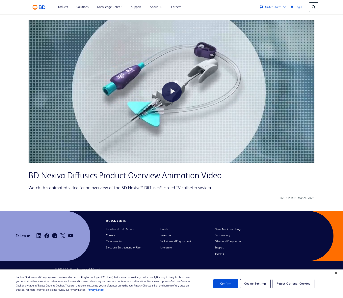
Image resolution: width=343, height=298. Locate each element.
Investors (165, 235)
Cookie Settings (255, 283)
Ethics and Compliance (228, 241)
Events (164, 229)
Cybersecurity (114, 241)
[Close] (336, 273)
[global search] (313, 7)
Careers (110, 235)
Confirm (225, 283)
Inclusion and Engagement (175, 241)
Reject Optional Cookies (293, 283)
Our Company (222, 235)
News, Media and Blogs (228, 229)
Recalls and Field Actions (120, 229)
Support (219, 247)
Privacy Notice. (96, 289)
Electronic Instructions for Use (123, 247)
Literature (166, 247)
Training (219, 253)
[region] (171, 283)
